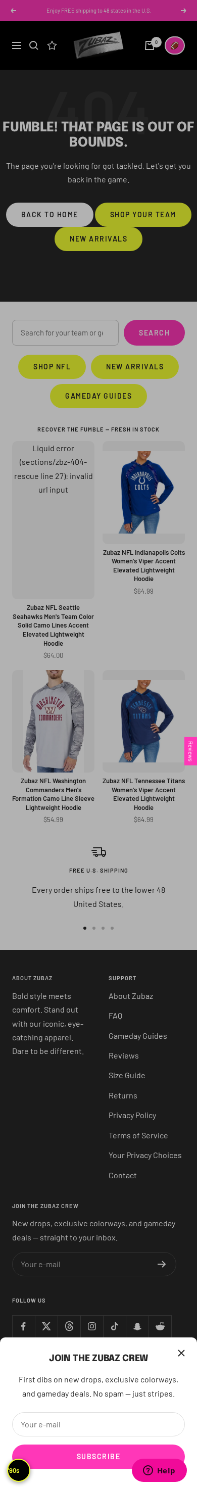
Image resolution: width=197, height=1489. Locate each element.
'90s (13, 1470)
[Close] (181, 1353)
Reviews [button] (190, 751)
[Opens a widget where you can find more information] (159, 1471)
